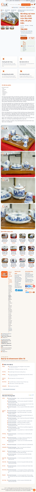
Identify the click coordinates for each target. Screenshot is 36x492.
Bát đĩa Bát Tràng (18, 277)
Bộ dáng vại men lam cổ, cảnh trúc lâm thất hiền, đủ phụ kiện (25, 11)
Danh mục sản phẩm (26, 4)
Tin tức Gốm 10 (22, 7)
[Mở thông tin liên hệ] (34, 490)
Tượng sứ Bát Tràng (18, 287)
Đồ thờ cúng (17, 276)
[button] (19, 4)
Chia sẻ (22, 27)
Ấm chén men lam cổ (13, 11)
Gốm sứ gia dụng (18, 281)
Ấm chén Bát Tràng (7, 11)
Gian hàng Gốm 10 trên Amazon (9, 389)
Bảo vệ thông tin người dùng (29, 277)
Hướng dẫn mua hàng (29, 274)
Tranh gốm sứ (17, 285)
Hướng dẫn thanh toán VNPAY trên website (29, 281)
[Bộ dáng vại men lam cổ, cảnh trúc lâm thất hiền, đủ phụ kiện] (10, 19)
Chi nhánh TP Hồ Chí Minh (5, 339)
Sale (34, 7)
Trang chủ (2, 11)
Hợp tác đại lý (27, 273)
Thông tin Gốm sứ (15, 7)
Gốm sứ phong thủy (18, 278)
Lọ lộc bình (17, 282)
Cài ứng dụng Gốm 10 (29, 279)
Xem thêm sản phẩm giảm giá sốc (26, 32)
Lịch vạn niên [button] (29, 7)
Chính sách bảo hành (29, 275)
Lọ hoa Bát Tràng (18, 283)
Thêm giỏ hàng (32, 38)
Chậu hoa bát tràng (18, 286)
